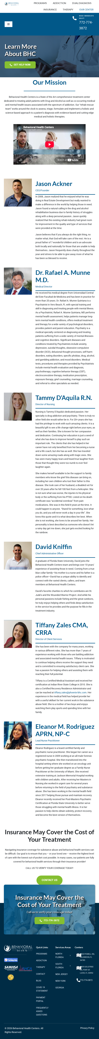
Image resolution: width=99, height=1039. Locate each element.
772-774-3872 (86, 980)
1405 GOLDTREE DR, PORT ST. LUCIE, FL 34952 (86, 970)
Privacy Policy (87, 1028)
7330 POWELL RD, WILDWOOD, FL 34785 (87, 957)
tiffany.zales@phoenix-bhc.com (70, 692)
